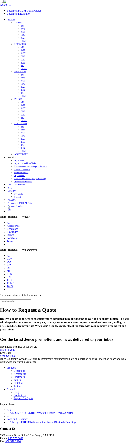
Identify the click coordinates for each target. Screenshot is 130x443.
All (8, 222)
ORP (9, 267)
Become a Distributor (18, 13)
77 (8, 415)
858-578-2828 (7, 349)
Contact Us (12, 191)
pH (8, 270)
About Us (5, 4)
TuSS (10, 286)
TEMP (10, 283)
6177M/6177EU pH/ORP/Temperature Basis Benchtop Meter (40, 412)
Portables (12, 238)
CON (10, 258)
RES (9, 274)
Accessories (13, 225)
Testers (10, 241)
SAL (9, 277)
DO (9, 261)
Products (11, 20)
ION (9, 264)
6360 (9, 409)
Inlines (10, 234)
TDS (9, 280)
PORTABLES (20, 44)
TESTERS (18, 23)
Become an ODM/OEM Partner (24, 10)
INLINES (18, 99)
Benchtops (12, 228)
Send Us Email (8, 355)
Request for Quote (23, 398)
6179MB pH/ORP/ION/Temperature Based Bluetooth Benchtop (41, 422)
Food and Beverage (17, 419)
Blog (16, 392)
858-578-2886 (13, 441)
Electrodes (12, 231)
